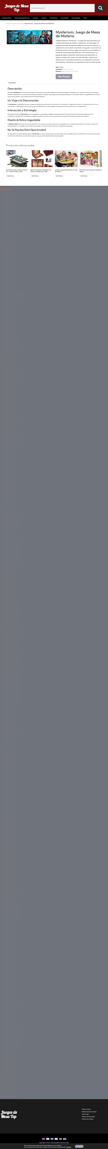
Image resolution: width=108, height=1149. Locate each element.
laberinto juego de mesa (10, 392)
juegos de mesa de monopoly (12, 665)
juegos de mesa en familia (11, 622)
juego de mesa (7, 957)
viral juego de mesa (9, 205)
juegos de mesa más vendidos (12, 550)
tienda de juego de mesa (10, 239)
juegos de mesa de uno (10, 642)
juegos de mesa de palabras (11, 663)
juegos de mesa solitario (10, 483)
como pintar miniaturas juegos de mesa (15, 1038)
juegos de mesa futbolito (10, 592)
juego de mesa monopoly (10, 836)
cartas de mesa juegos (10, 1066)
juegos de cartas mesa (10, 755)
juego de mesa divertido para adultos (14, 892)
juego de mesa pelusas (10, 816)
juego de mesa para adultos (11, 822)
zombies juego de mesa (10, 193)
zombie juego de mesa (10, 197)
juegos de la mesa (8, 741)
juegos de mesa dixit (9, 630)
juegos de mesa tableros (10, 473)
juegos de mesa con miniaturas (12, 699)
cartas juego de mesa (9, 1064)
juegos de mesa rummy (10, 487)
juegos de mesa (17, 23)
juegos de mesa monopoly (11, 540)
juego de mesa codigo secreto (12, 923)
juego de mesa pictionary (10, 814)
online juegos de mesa (10, 320)
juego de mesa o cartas (10, 832)
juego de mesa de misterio (11, 907)
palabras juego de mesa (10, 314)
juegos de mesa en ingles (10, 620)
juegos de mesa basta (9, 723)
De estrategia (76, 18)
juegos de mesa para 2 (10, 525)
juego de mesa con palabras (11, 919)
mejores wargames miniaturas (12, 368)
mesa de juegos (8, 362)
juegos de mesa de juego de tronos (13, 671)
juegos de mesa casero (10, 719)
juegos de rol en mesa (9, 431)
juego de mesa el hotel (10, 886)
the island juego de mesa (10, 245)
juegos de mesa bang (9, 725)
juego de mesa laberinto (10, 846)
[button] (49, 33)
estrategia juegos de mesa (11, 997)
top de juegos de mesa (10, 217)
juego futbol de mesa (9, 777)
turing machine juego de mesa (12, 213)
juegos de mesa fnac (9, 596)
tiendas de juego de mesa (11, 225)
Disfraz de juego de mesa (22, 18)
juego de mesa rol (8, 808)
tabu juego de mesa (9, 257)
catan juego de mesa (9, 1058)
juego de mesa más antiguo (11, 838)
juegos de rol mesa (9, 429)
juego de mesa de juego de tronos (13, 909)
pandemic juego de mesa (10, 310)
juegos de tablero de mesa (11, 427)
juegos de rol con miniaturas (11, 435)
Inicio (8, 23)
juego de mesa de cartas (10, 917)
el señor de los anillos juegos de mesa (14, 1005)
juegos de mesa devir (9, 638)
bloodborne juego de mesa (11, 1072)
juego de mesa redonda (10, 812)
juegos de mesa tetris (9, 471)
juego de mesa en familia (10, 880)
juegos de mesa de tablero (11, 646)
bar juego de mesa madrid (11, 1078)
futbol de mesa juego (9, 983)
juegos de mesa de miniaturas (12, 669)
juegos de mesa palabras (10, 527)
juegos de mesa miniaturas (11, 546)
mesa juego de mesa (9, 360)
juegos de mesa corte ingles (11, 685)
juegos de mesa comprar (10, 705)
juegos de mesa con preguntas (12, 693)
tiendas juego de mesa (10, 221)
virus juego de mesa (9, 203)
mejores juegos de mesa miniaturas (14, 374)
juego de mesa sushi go (10, 800)
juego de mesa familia (10, 876)
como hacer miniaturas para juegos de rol (15, 1040)
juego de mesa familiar (10, 874)
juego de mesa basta (9, 935)
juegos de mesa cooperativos (12, 687)
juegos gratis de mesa (9, 416)
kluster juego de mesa (9, 396)
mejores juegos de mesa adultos (13, 380)
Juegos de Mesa (6, 18)
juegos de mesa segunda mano (12, 485)
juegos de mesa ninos (9, 537)
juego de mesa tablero (10, 798)
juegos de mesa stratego (10, 477)
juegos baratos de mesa (10, 765)
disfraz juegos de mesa (10, 1015)
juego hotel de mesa (9, 775)
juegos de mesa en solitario (11, 610)
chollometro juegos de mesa (11, 1050)
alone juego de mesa (9, 1094)
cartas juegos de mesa (10, 1062)
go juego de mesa (8, 973)
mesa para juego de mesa (11, 356)
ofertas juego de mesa (10, 324)
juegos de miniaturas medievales (13, 439)
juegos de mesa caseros (10, 717)
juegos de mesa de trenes (10, 644)
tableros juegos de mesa (10, 259)
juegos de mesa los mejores (11, 556)
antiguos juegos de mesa (10, 1088)
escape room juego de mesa (11, 1003)
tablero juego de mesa (10, 263)
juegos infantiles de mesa (11, 414)
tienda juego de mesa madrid (12, 231)
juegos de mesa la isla (10, 562)
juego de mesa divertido (10, 894)
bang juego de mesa (9, 1082)
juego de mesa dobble (9, 890)
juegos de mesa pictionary (11, 501)
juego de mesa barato (9, 941)
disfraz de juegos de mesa (11, 1017)
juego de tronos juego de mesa (12, 780)
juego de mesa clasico (10, 927)
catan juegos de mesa (9, 1056)
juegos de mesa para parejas (12, 509)
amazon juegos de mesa (10, 1090)
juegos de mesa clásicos (10, 709)
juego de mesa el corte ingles (12, 888)
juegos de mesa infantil (10, 576)
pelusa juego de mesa (9, 304)
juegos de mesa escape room (12, 608)
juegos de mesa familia (10, 604)
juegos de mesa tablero (10, 475)
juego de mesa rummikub (10, 806)
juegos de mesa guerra (10, 586)
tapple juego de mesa (9, 249)
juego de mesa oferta (9, 830)
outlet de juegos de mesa (10, 318)
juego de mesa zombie (10, 788)
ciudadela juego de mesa (10, 1046)
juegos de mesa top (9, 465)
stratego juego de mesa (10, 265)
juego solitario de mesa (10, 769)
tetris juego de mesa (9, 247)
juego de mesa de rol (9, 903)
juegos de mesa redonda (10, 495)
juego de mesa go (8, 868)
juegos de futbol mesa (10, 745)
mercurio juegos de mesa (10, 366)
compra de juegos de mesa (11, 1036)
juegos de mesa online (10, 529)
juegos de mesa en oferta (10, 618)
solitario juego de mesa (10, 271)
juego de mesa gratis (9, 866)
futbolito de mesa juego (10, 979)
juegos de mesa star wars (11, 479)
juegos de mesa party (9, 503)
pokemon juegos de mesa (11, 297)
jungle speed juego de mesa (11, 398)
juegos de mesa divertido (10, 636)
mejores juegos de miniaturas (12, 370)
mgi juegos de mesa (9, 352)
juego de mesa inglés (9, 856)
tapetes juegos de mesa (10, 251)
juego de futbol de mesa (10, 959)
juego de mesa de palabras (11, 905)
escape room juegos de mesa (12, 1001)
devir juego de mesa (9, 1024)
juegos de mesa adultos (10, 733)
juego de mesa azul (9, 945)
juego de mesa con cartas (11, 921)
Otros (85, 18)
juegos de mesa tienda (10, 469)
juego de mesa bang (9, 943)
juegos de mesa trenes (10, 461)
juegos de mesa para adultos (12, 521)
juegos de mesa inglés (10, 572)
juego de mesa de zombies (11, 899)
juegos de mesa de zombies (11, 640)
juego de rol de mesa (9, 784)
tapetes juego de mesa (10, 253)
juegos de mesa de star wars (11, 648)
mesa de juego (7, 364)
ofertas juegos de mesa (10, 322)
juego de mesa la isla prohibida (12, 848)
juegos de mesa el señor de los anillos (14, 624)
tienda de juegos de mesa (11, 237)
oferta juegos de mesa (10, 330)
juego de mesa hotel (9, 862)
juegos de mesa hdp (9, 582)
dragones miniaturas (9, 1007)
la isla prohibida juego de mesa (12, 394)
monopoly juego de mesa (10, 342)
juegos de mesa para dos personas (13, 517)
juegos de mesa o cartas (10, 535)
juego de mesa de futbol (10, 913)
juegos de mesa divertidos (11, 634)
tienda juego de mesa (9, 235)
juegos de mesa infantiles (11, 574)
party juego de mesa (9, 308)
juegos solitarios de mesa (11, 402)
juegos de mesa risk (9, 493)
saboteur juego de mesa (10, 281)
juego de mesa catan (9, 931)
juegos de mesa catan (9, 715)
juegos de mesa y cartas (10, 451)
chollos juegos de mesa (10, 1048)
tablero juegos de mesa (10, 261)
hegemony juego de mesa (11, 965)
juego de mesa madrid (10, 842)
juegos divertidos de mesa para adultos (15, 421)
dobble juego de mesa (9, 1009)
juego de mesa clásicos (10, 925)
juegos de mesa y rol (9, 449)
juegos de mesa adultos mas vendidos (14, 731)
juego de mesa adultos (10, 949)
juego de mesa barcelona (10, 937)
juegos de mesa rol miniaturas (12, 489)
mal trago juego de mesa (10, 384)
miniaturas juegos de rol (10, 348)
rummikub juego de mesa (10, 285)
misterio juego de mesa (10, 344)
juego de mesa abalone (10, 953)
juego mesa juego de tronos (11, 773)
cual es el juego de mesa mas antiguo (14, 1030)
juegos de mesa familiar (10, 602)
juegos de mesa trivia (9, 459)
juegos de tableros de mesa (11, 425)
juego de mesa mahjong (10, 840)
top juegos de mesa (9, 215)
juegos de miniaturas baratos (12, 443)
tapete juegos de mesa (10, 255)
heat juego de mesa (9, 967)
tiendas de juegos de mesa (11, 223)
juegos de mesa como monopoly (13, 707)
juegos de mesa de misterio (11, 667)
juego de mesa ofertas (10, 828)
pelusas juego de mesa (10, 302)
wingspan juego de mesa (10, 199)
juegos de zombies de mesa (11, 423)
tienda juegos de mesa (10, 229)
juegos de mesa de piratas (11, 659)
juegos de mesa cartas (10, 721)
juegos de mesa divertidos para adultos (15, 632)
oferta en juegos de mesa (10, 332)
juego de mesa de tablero (10, 901)
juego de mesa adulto (9, 951)
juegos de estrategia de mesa (12, 751)
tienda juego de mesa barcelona (12, 233)
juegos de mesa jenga (9, 570)
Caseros (44, 18)
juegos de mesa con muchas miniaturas (15, 697)
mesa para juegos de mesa (11, 354)
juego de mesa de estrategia (11, 915)
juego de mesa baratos (10, 939)
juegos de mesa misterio (10, 542)
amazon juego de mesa (10, 1092)
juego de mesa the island (10, 794)
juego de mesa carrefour (10, 933)
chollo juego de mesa (9, 1054)
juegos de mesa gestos (10, 590)
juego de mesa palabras (10, 824)
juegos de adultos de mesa (11, 759)
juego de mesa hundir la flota (12, 860)
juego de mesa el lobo (9, 882)
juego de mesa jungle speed (11, 850)
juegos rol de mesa (9, 406)
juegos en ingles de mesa (10, 418)
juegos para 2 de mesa (10, 410)
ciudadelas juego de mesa (11, 1044)
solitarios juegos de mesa (11, 269)
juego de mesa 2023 (9, 955)
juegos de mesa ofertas (10, 531)
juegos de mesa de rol (9, 654)
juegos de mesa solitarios (11, 481)
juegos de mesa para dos (10, 519)
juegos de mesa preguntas (11, 497)
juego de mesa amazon (10, 947)
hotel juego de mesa (9, 963)
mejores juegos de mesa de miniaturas (14, 376)
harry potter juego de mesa (11, 971)
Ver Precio (64, 76)
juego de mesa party (9, 818)
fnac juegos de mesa (9, 985)
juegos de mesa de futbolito (11, 675)
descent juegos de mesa (10, 1026)
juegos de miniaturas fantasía (12, 441)
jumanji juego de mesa (10, 400)
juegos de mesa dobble (10, 628)
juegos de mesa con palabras (12, 695)
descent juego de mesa (10, 1028)
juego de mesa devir (9, 896)
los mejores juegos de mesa (11, 388)
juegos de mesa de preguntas (12, 656)
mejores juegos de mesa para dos (13, 372)
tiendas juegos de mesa (10, 219)
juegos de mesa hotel (9, 578)
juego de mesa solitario (10, 802)
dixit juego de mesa (9, 1013)
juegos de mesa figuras (10, 598)
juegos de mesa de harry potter (12, 673)
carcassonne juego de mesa (11, 1070)
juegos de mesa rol (9, 491)
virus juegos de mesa (9, 201)
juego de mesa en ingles (10, 878)
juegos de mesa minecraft (11, 548)
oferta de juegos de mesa (10, 334)
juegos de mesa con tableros (11, 689)
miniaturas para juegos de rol (12, 346)
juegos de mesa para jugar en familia (14, 515)
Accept (79, 1146)
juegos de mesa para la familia (12, 513)
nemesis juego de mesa (10, 336)
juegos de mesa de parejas (11, 661)
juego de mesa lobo (9, 844)
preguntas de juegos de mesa (12, 295)
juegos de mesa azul (9, 727)
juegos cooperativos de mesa (12, 761)
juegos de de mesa (9, 753)
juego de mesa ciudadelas (11, 929)
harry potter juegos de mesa (11, 969)
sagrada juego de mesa (10, 279)
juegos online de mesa (10, 412)
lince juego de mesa (9, 390)
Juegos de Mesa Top (17, 7)
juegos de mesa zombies (10, 447)
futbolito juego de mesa (10, 975)
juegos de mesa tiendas (10, 467)
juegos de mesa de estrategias (12, 679)
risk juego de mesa (9, 291)
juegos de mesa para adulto (11, 523)
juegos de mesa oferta (10, 533)
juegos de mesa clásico (10, 711)
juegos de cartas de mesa (11, 757)
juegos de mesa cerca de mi (11, 713)
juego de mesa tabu (9, 796)
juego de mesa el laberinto (11, 884)
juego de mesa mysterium (70, 71)
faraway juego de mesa (10, 989)
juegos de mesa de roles (10, 652)
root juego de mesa (9, 289)
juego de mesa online (9, 826)
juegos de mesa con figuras (11, 701)
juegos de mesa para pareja (11, 511)
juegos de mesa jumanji (10, 566)
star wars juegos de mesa (11, 267)
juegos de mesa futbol (10, 594)
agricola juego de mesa (10, 1096)
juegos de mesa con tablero (11, 691)
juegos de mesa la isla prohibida (13, 560)
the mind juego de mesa (10, 241)
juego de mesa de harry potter (12, 911)
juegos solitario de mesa (10, 404)
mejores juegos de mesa (10, 382)
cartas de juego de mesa (10, 1068)
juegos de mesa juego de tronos (12, 568)
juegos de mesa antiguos (10, 729)
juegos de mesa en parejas (11, 612)
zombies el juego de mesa (11, 195)
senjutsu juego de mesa (10, 277)
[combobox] (62, 8)
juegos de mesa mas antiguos (12, 552)
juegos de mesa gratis (9, 588)
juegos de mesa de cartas (11, 683)
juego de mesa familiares (10, 872)
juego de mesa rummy (10, 804)
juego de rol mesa (8, 782)
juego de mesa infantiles (10, 858)
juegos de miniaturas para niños (13, 437)
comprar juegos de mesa (10, 1032)
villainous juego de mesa (10, 207)
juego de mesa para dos (10, 820)
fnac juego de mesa (9, 987)
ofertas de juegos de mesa (11, 328)
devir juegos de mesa (9, 1022)
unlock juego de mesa (9, 211)
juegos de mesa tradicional (11, 463)
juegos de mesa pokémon (11, 499)
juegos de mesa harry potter (11, 584)
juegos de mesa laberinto (10, 558)
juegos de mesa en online (10, 616)
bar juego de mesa (8, 1080)
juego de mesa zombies (10, 786)
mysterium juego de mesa (11, 338)
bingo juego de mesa (9, 1074)
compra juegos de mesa (10, 1034)
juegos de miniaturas (9, 445)
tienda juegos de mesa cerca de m (13, 227)
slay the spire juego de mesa (11, 273)
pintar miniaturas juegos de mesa (13, 300)
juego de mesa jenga (9, 854)
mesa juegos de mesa (9, 358)
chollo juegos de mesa (10, 1052)
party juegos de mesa (9, 306)
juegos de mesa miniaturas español (14, 544)
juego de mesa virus (9, 790)
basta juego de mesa (9, 1076)
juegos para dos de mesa (10, 408)
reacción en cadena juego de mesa (13, 293)
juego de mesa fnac (9, 870)
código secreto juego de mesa (12, 1042)
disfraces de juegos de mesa (11, 1020)
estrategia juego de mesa (10, 999)
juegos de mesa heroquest (11, 580)
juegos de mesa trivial (9, 457)
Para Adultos (53, 18)
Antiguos (35, 18)
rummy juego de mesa (10, 283)
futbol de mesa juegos (10, 981)
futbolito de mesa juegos (10, 977)
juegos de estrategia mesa (11, 749)
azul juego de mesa (9, 1084)
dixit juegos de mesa (9, 1011)
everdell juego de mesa (10, 995)
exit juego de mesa (9, 993)
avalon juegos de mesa (10, 1086)
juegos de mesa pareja (10, 507)
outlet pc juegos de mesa (10, 316)
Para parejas (64, 18)
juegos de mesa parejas (10, 505)
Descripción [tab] (12, 83)
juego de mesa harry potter (11, 864)
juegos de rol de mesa (9, 433)
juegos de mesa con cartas (11, 703)
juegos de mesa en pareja (11, 614)
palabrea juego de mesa (10, 312)
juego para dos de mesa (10, 771)
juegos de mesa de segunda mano (13, 650)
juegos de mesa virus (9, 453)
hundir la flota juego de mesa (12, 961)
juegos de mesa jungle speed (12, 564)
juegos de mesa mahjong (10, 554)
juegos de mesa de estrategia (12, 681)
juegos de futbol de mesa (10, 747)
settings (69, 1147)
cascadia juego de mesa (10, 1060)
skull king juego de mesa (10, 275)
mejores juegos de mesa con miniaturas (15, 378)
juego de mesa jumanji (10, 852)
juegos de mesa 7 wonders (11, 735)
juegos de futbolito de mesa (11, 743)
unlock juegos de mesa (10, 209)
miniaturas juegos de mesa (11, 350)
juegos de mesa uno (9, 455)
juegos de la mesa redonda (11, 739)
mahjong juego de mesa (10, 386)
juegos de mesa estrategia (11, 606)
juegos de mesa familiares (11, 600)
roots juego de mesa (9, 287)
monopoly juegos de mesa (11, 340)
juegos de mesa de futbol (10, 677)
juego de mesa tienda (9, 792)
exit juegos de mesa (9, 991)
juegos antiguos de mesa (10, 767)
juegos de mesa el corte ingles (12, 626)
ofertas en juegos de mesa (11, 326)
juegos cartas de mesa (10, 763)
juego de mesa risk (9, 810)
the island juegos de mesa (11, 243)
